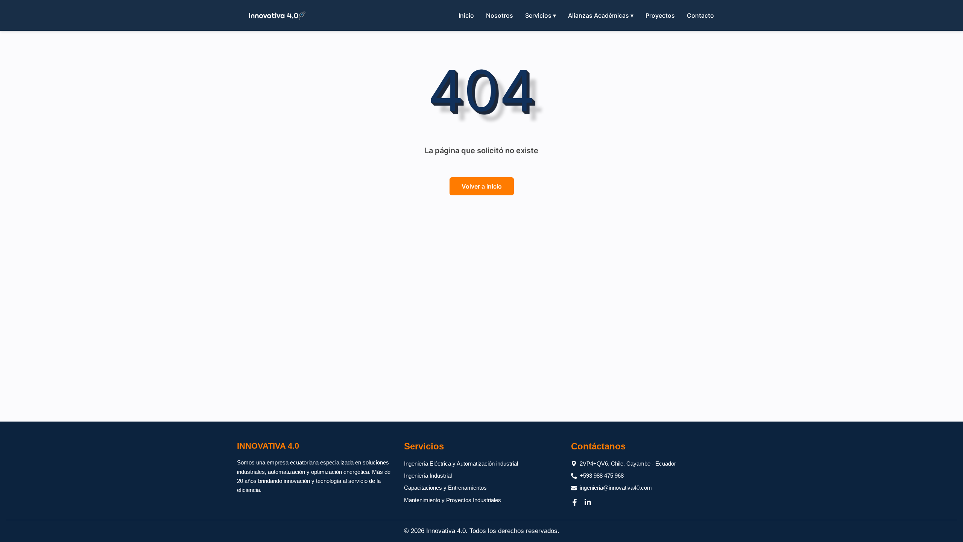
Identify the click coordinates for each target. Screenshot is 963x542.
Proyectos (660, 15)
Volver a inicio (482, 186)
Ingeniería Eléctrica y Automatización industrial (461, 463)
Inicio (466, 15)
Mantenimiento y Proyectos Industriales (452, 500)
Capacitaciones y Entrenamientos (445, 487)
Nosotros (499, 15)
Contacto (700, 15)
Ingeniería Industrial (428, 475)
